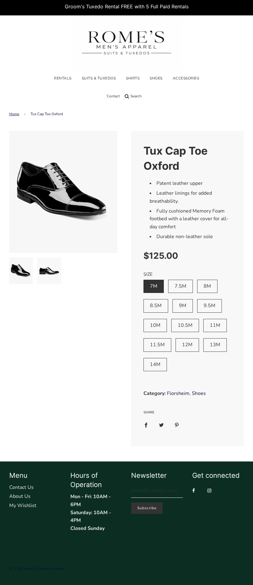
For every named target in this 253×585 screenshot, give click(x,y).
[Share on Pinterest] (177, 425)
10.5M (185, 325)
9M (182, 305)
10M (155, 325)
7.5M (180, 286)
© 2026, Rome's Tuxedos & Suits (36, 568)
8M (207, 286)
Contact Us (21, 487)
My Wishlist (22, 505)
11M (215, 325)
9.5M (209, 305)
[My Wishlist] (146, 96)
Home (14, 114)
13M (215, 344)
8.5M (156, 305)
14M (155, 364)
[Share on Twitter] (161, 425)
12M (187, 344)
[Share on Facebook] (146, 425)
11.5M (157, 344)
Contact (113, 96)
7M (153, 286)
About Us (20, 496)
